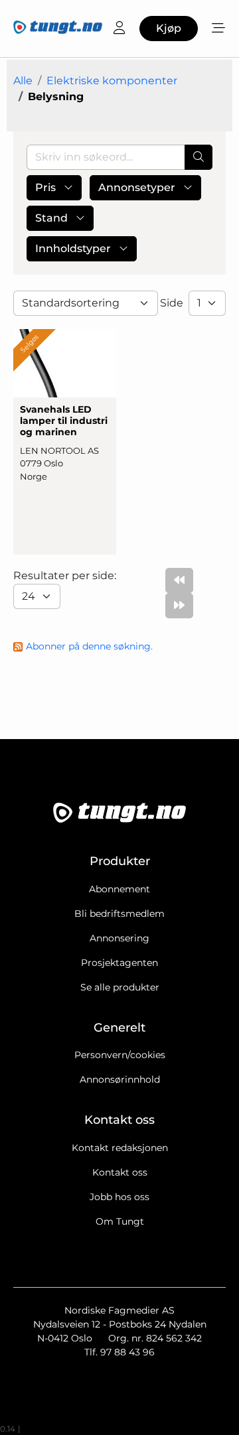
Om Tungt (120, 1221)
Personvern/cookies (119, 1055)
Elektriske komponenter (111, 80)
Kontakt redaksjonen (120, 1148)
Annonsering (119, 938)
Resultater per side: (66, 575)
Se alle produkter (119, 987)
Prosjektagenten (119, 963)
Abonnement (119, 889)
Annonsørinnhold (120, 1079)
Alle (23, 80)
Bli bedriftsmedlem (119, 914)
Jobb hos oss (119, 1197)
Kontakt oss (119, 1172)
